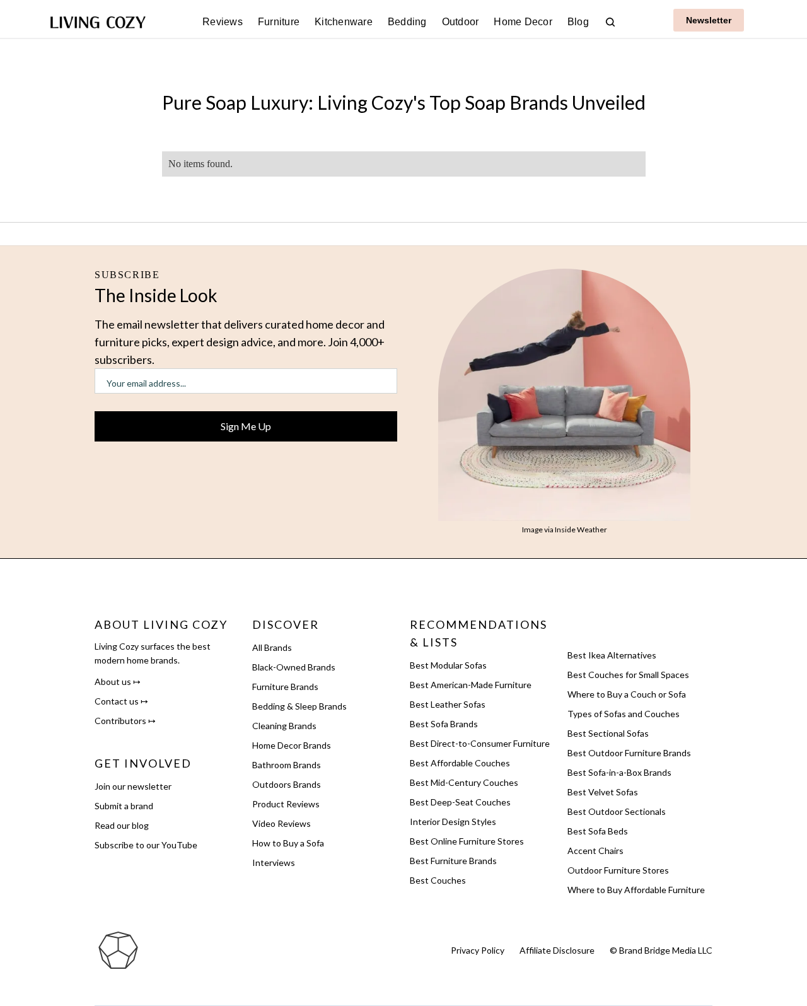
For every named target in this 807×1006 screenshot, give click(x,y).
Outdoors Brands (286, 784)
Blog (578, 21)
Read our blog (122, 825)
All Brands (272, 647)
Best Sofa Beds (597, 831)
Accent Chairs (595, 850)
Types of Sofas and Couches (623, 713)
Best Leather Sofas (447, 704)
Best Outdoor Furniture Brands (629, 752)
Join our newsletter (133, 786)
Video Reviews (281, 823)
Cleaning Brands (284, 725)
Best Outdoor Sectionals (616, 811)
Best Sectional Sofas (608, 733)
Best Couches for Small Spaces (628, 674)
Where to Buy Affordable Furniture (636, 889)
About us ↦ (118, 681)
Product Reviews (286, 803)
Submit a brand (124, 805)
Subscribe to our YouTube (146, 844)
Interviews (273, 862)
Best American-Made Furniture (470, 684)
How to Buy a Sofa (288, 843)
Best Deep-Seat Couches (460, 802)
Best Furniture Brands (453, 860)
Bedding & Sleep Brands (299, 706)
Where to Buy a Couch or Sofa (626, 694)
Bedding (407, 21)
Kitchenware (344, 21)
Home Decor (523, 21)
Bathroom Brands (286, 764)
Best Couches (438, 880)
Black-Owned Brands (293, 667)
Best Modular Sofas (448, 665)
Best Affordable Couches (460, 762)
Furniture (278, 21)
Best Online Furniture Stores (467, 841)
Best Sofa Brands (444, 723)
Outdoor (460, 21)
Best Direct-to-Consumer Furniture (480, 743)
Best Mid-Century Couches (464, 782)
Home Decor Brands (291, 745)
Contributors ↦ (125, 720)
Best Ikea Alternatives (611, 655)
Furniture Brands (285, 686)
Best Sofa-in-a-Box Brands (619, 772)
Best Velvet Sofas (602, 792)
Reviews (222, 21)
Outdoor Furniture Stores (618, 870)
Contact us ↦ (121, 701)
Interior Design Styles (453, 821)
